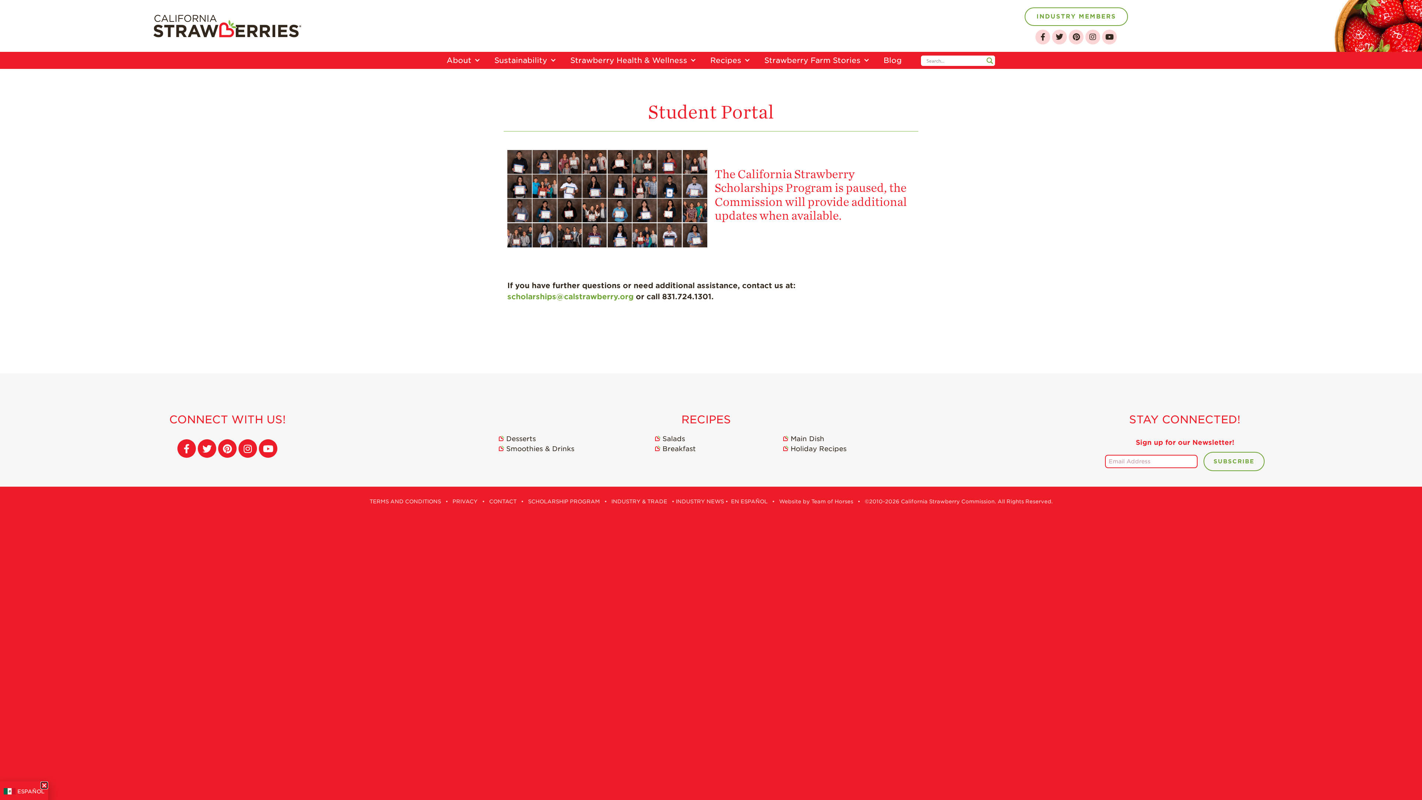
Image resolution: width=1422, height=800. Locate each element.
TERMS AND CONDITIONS (405, 501)
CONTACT (503, 501)
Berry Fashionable (1391, 538)
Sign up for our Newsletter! (1185, 442)
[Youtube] (1109, 37)
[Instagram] (1092, 37)
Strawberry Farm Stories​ (1378, 555)
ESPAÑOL (30, 791)
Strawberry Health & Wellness (628, 60)
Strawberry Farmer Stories (1392, 576)
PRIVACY (465, 501)
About (459, 60)
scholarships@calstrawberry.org (570, 296)
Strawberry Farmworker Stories (1384, 599)
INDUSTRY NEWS (700, 501)
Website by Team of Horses (816, 501)
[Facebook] (1042, 37)
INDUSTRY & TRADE (639, 501)
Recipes (725, 60)
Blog (1362, 619)
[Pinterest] (1076, 37)
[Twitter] (1059, 37)
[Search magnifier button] (990, 61)
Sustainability (520, 60)
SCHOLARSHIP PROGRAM (564, 501)
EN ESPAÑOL (749, 501)
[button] (44, 785)
